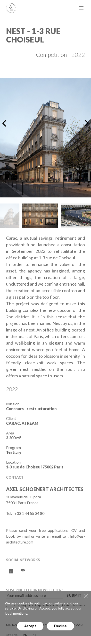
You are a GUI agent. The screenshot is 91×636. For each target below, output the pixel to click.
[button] (5, 123)
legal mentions (16, 613)
